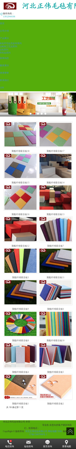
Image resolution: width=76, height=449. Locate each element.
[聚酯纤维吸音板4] (20, 355)
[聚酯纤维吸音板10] (55, 324)
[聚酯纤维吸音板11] (55, 261)
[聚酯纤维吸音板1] (20, 387)
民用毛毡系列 (25, 425)
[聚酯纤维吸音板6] (55, 292)
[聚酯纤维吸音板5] (55, 355)
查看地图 (66, 446)
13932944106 (46, 428)
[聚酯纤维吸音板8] (20, 324)
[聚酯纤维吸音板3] (20, 261)
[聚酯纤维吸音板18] (20, 134)
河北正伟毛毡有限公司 (36, 431)
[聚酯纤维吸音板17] (55, 134)
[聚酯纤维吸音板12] (20, 229)
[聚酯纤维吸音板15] (20, 166)
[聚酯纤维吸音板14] (55, 166)
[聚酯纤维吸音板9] (20, 292)
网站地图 (52, 431)
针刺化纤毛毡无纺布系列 (43, 421)
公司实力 (37, 425)
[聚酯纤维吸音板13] (55, 197)
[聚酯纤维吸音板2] (55, 387)
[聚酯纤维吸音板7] (55, 229)
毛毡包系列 (12, 425)
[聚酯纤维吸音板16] (20, 197)
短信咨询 (28, 446)
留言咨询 (47, 446)
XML (59, 431)
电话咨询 (9, 446)
